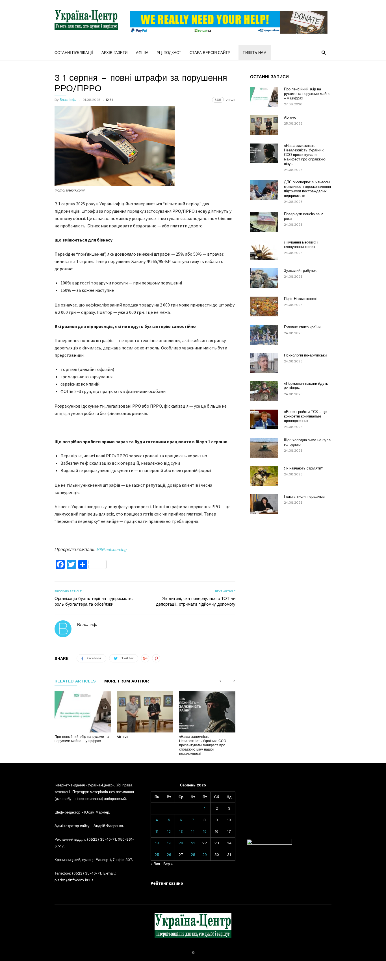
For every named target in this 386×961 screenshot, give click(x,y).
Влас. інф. (68, 100)
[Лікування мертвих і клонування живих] (264, 250)
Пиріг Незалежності (300, 299)
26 (169, 855)
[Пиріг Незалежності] (264, 306)
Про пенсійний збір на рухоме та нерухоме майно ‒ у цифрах (82, 739)
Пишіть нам (254, 53)
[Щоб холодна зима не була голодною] (264, 448)
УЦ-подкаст (169, 53)
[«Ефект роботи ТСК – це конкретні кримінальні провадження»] (264, 419)
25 (157, 855)
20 (181, 843)
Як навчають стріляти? (303, 468)
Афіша (142, 53)
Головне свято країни (302, 327)
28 (193, 855)
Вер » (168, 864)
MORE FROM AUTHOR (126, 681)
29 (204, 855)
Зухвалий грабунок (300, 270)
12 (169, 831)
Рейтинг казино (167, 883)
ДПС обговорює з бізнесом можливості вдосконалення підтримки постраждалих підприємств (307, 189)
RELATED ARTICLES (75, 681)
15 (205, 831)
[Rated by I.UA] (269, 843)
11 (156, 831)
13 (181, 831)
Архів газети (114, 53)
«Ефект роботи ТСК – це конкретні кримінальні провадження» (305, 416)
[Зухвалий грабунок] (264, 278)
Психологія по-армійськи (305, 355)
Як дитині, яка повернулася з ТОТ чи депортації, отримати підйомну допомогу (195, 601)
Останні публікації (74, 53)
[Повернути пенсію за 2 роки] (264, 222)
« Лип (155, 864)
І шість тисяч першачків (304, 496)
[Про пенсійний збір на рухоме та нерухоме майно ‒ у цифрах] (83, 711)
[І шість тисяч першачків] (264, 504)
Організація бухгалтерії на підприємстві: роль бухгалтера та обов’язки (94, 601)
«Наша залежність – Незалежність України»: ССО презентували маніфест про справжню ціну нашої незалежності (202, 745)
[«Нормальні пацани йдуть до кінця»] (264, 391)
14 (193, 831)
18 (157, 843)
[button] (323, 52)
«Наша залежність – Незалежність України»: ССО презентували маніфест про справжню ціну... (305, 155)
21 (193, 843)
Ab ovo (123, 737)
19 (169, 843)
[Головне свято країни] (264, 335)
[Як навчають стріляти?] (264, 476)
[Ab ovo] (145, 711)
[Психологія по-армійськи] (264, 363)
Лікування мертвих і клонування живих (301, 244)
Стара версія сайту (210, 53)
